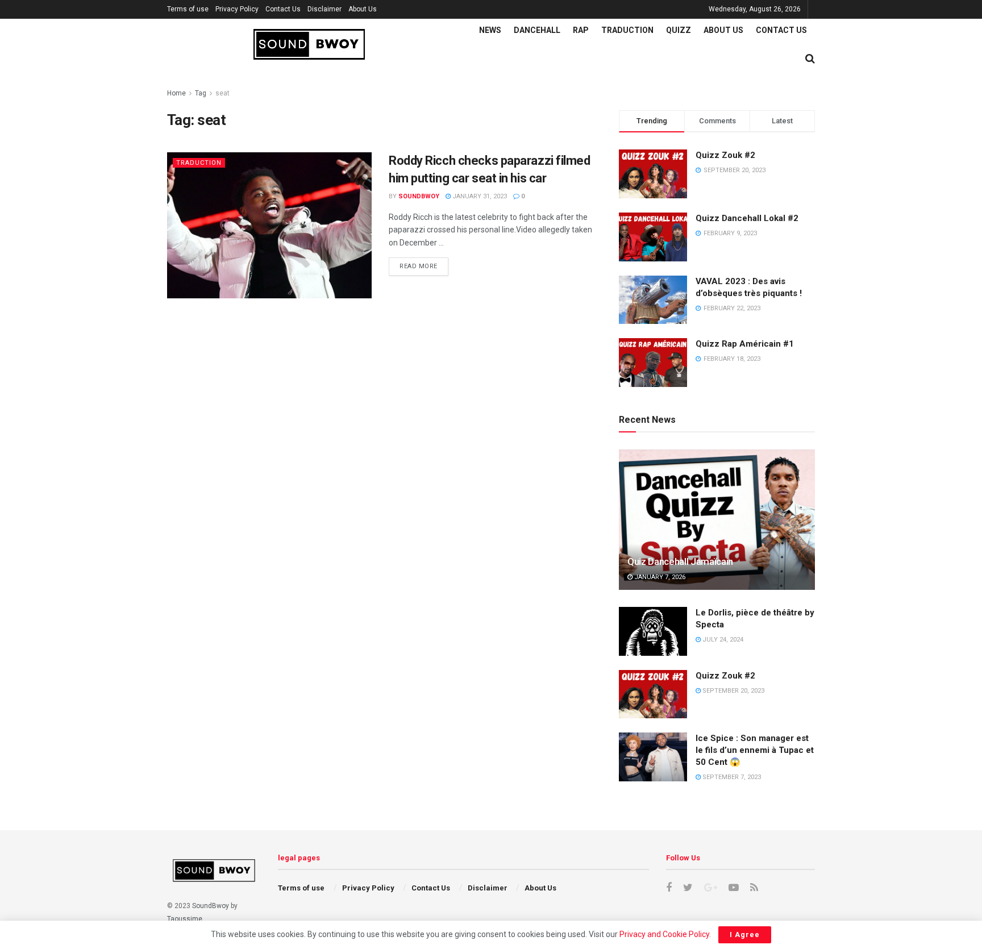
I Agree (745, 934)
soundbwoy (418, 196)
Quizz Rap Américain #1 (745, 344)
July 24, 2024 (722, 639)
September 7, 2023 (731, 777)
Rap (581, 30)
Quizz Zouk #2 (725, 155)
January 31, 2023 (479, 196)
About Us (362, 9)
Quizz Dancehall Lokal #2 (747, 218)
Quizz (678, 30)
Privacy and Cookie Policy (664, 934)
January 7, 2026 (659, 577)
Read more (419, 266)
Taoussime (184, 919)
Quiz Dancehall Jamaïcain (680, 561)
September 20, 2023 (732, 690)
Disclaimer (324, 9)
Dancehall (537, 30)
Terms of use (188, 9)
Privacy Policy (237, 9)
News (490, 30)
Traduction (627, 30)
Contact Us (283, 9)
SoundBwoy (210, 906)
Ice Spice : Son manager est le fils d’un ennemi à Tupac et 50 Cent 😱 (755, 750)
